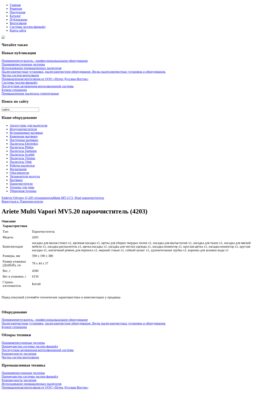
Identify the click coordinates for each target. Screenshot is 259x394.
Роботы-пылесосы (22, 165)
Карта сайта (18, 30)
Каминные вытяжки (24, 136)
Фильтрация (18, 169)
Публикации (18, 19)
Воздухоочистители (23, 129)
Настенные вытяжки (24, 140)
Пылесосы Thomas (22, 158)
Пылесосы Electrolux (24, 143)
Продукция (17, 12)
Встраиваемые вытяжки (26, 132)
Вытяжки (16, 180)
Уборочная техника (23, 191)
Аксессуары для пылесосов (28, 125)
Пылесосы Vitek (21, 162)
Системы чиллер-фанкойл (28, 27)
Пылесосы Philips (22, 147)
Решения (16, 8)
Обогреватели (19, 172)
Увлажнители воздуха (25, 176)
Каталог (15, 16)
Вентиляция (18, 23)
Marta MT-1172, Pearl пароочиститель (78, 198)
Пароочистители (21, 183)
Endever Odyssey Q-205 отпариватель (27, 198)
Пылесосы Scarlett (22, 154)
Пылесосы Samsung (23, 151)
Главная (15, 5)
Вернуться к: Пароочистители (22, 201)
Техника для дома (22, 187)
